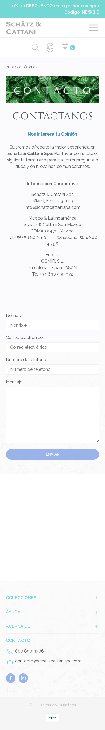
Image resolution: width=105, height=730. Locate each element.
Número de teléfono (26, 359)
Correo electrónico (24, 337)
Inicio (10, 67)
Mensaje (14, 382)
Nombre (14, 315)
